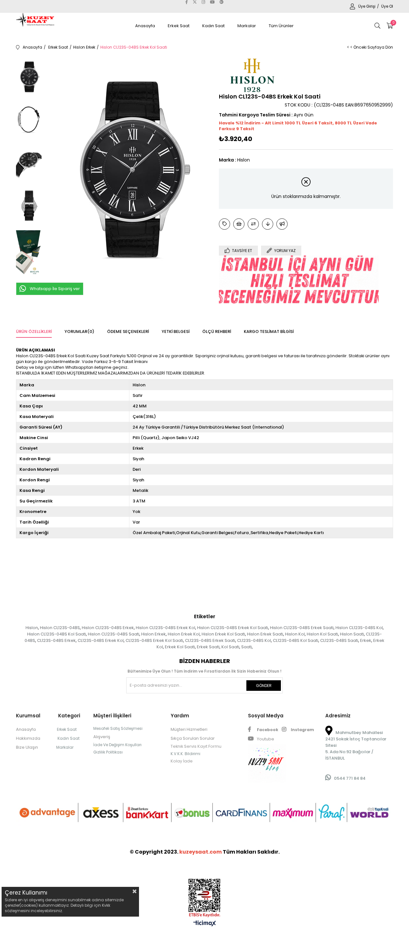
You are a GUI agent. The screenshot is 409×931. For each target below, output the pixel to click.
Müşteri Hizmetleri (189, 729)
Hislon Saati (352, 634)
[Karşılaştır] (253, 224)
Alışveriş (101, 737)
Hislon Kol (295, 634)
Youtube (265, 739)
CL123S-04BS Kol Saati (295, 640)
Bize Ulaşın (27, 747)
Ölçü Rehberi (216, 331)
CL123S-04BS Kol (254, 640)
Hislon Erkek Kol (184, 634)
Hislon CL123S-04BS (60, 628)
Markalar (246, 26)
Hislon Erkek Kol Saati (223, 634)
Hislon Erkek (153, 634)
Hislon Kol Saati (322, 634)
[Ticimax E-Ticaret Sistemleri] (204, 923)
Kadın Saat (213, 26)
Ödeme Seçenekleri (128, 331)
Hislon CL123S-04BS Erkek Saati (302, 628)
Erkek (365, 640)
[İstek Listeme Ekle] (238, 224)
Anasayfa (145, 26)
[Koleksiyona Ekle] (224, 224)
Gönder (264, 685)
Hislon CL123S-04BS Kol (359, 628)
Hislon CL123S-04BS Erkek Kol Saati (232, 628)
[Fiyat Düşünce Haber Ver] (267, 224)
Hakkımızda (28, 738)
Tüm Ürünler (281, 26)
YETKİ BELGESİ (175, 331)
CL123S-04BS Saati (339, 640)
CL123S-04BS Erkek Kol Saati (154, 640)
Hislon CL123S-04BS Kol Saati (56, 634)
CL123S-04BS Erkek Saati (210, 640)
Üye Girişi (367, 6)
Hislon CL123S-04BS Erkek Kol (165, 628)
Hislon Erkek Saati (265, 634)
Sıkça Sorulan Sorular (193, 738)
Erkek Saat (178, 26)
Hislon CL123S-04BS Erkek (108, 628)
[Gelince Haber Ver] (282, 224)
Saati (246, 647)
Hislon (32, 628)
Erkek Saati (208, 647)
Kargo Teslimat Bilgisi (269, 331)
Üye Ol (387, 6)
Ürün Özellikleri (34, 331)
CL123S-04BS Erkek (56, 640)
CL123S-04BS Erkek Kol (101, 640)
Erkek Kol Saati (180, 647)
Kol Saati (230, 647)
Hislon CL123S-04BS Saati (113, 634)
